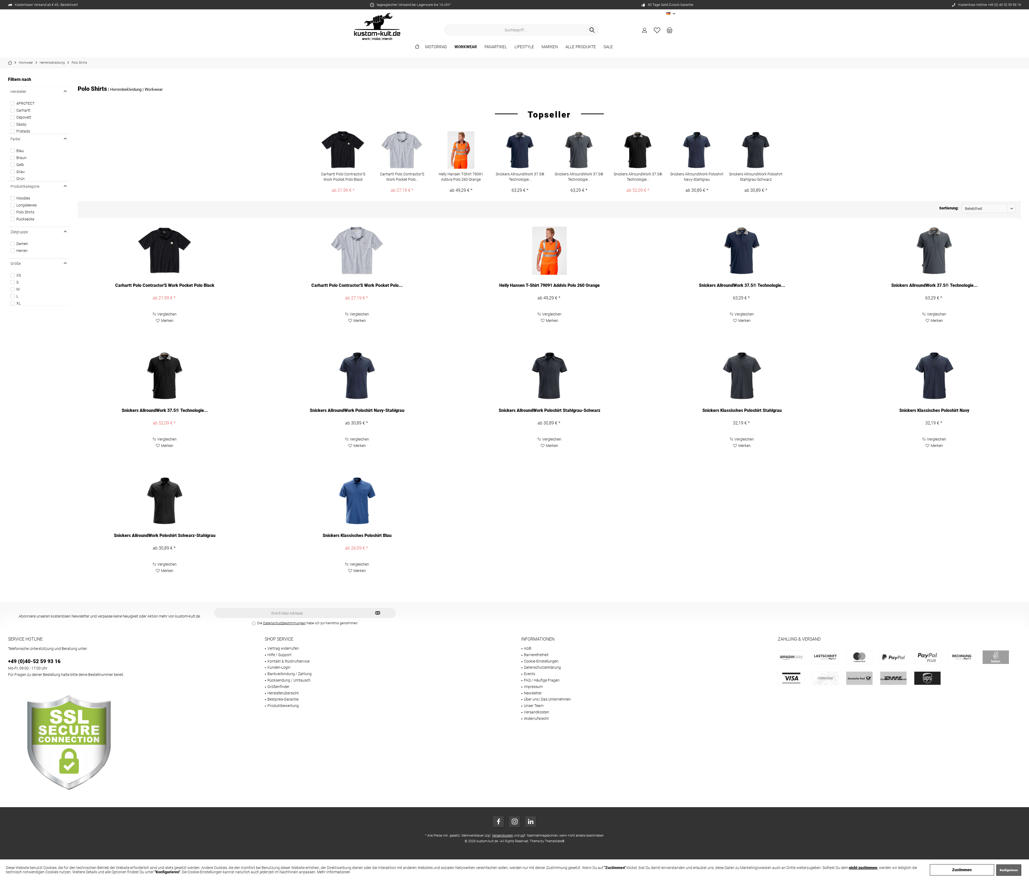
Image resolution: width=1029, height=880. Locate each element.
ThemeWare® (555, 841)
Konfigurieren (1009, 870)
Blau (20, 151)
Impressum (533, 687)
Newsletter (533, 693)
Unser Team (533, 706)
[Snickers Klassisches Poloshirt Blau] (357, 501)
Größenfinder (278, 687)
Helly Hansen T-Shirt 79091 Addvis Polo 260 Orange (461, 177)
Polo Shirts (25, 212)
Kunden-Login (278, 667)
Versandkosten (536, 712)
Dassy (21, 124)
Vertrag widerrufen (283, 648)
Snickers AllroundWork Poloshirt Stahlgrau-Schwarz (755, 177)
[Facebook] (498, 821)
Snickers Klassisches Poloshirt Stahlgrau (742, 410)
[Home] (417, 47)
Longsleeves (26, 205)
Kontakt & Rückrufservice (288, 661)
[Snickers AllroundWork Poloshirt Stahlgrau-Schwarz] (755, 150)
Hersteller (18, 91)
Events (529, 674)
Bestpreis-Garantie (283, 699)
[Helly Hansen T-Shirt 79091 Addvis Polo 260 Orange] (461, 150)
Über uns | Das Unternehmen (547, 699)
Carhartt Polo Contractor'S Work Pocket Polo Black (343, 177)
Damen (22, 244)
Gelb (20, 165)
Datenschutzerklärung (542, 667)
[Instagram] (514, 821)
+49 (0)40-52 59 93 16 (34, 661)
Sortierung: (949, 208)
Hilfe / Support (279, 655)
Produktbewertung (283, 706)
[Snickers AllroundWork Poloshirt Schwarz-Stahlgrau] (164, 501)
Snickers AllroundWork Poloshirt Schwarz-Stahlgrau (164, 535)
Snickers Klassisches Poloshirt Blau (357, 535)
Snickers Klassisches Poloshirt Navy (934, 410)
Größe (15, 263)
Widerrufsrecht (536, 718)
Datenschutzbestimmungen (284, 623)
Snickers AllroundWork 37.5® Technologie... (520, 177)
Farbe (15, 139)
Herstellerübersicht (283, 693)
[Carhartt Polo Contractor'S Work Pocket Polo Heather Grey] (402, 150)
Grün (20, 178)
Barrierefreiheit (536, 655)
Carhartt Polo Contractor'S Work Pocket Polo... (402, 177)
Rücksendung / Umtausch (289, 680)
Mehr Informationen (333, 872)
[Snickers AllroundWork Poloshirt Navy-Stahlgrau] (697, 150)
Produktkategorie (24, 186)
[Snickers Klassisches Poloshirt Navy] (934, 376)
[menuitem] (669, 30)
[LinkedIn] (530, 821)
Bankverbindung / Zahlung (289, 674)
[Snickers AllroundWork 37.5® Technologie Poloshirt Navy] (520, 150)
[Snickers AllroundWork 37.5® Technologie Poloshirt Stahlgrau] (579, 150)
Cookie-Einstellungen (541, 661)
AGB (527, 648)
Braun (21, 158)
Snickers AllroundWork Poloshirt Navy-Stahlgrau (697, 177)
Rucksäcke (25, 219)
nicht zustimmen (863, 868)
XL (18, 303)
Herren (22, 251)
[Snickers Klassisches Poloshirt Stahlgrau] (742, 376)
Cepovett (23, 117)
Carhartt (23, 110)
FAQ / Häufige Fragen (542, 680)
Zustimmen (962, 870)
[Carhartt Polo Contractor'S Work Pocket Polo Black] (343, 150)
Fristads (23, 131)
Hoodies (23, 198)
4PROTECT (25, 103)
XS (18, 275)
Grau (20, 172)
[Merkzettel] (657, 30)
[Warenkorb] (669, 30)
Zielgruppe (19, 232)
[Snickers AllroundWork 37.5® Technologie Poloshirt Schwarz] (638, 150)
